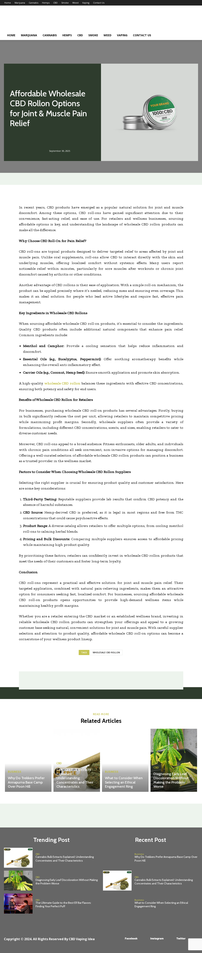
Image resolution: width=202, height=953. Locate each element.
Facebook (131, 938)
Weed (75, 2)
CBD (55, 2)
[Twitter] (170, 938)
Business (14, 772)
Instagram (157, 938)
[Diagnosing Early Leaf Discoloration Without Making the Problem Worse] (174, 760)
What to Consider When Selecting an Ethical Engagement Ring (124, 782)
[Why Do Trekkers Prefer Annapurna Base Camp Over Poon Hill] (28, 760)
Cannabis (33, 2)
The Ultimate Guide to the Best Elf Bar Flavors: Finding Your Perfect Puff (63, 904)
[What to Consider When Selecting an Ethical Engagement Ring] (125, 760)
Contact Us (98, 2)
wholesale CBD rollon (106, 652)
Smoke (65, 2)
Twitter (181, 938)
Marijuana (20, 2)
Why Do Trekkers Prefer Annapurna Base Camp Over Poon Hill (26, 782)
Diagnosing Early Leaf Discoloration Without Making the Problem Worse (170, 780)
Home (7, 2)
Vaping (85, 2)
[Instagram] (144, 938)
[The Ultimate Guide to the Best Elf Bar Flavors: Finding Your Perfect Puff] (18, 903)
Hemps (46, 2)
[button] (193, 35)
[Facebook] (119, 938)
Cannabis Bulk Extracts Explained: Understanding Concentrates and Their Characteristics (74, 778)
